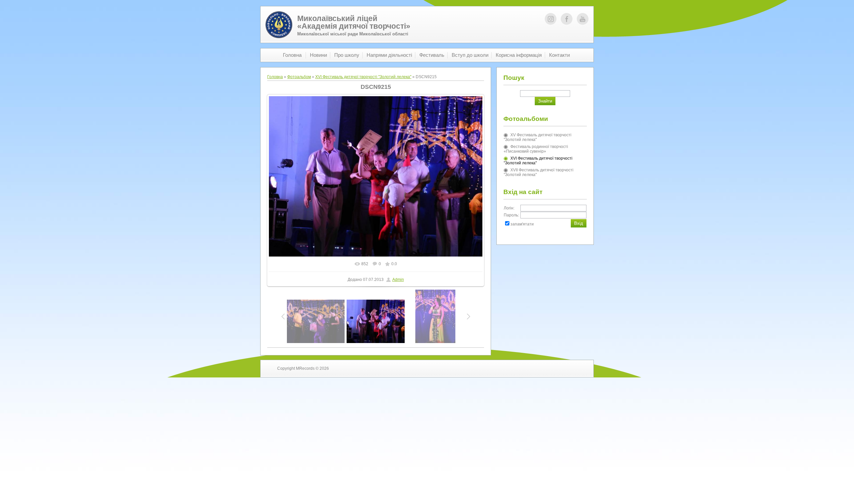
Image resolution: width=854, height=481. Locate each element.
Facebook (566, 19)
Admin (398, 279)
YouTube (582, 19)
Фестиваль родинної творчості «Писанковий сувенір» (536, 149)
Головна (275, 76)
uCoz (572, 368)
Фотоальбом (299, 76)
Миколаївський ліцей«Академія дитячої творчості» (353, 22)
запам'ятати (522, 224)
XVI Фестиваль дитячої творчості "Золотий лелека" (363, 76)
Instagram (550, 19)
